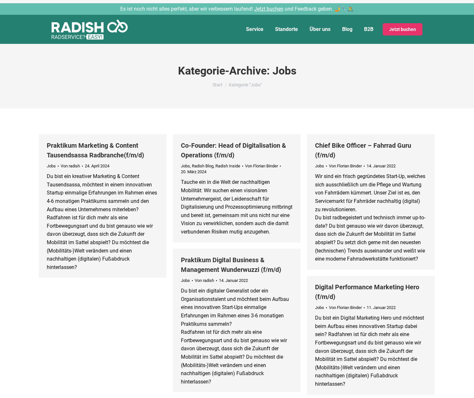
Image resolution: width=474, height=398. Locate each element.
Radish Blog (202, 166)
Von (70, 166)
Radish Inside (227, 166)
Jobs (51, 166)
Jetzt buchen (268, 9)
